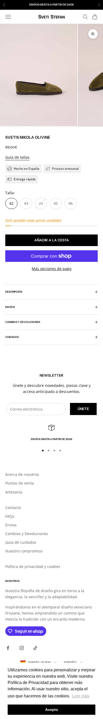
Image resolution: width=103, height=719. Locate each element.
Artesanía (13, 492)
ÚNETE (83, 409)
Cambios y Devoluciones (26, 533)
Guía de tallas (17, 157)
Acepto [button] (51, 709)
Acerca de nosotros (22, 474)
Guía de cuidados (20, 542)
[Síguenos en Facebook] (8, 648)
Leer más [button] (80, 696)
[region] (51, 433)
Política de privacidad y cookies (32, 566)
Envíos (11, 524)
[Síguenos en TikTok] (35, 648)
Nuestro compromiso (24, 550)
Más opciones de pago (51, 268)
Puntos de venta (19, 483)
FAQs (9, 516)
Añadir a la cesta (51, 240)
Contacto (13, 507)
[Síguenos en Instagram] (21, 648)
